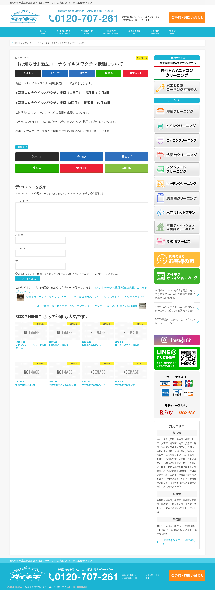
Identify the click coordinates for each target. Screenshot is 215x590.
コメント (21, 200)
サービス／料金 (63, 32)
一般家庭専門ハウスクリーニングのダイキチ (45, 587)
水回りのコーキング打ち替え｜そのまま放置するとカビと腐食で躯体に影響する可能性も (175, 294)
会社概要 (155, 32)
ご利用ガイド (87, 32)
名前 (19, 235)
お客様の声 (110, 32)
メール (20, 248)
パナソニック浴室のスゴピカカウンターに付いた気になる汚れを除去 (175, 308)
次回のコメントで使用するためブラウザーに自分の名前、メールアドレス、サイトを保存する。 (68, 273)
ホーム (43, 32)
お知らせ (23, 147)
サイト (19, 260)
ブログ (172, 32)
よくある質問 (134, 32)
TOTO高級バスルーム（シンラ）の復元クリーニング (175, 321)
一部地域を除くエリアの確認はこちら (178, 542)
